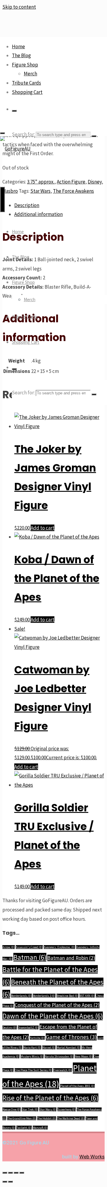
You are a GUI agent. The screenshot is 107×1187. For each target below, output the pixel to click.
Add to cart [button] (42, 528)
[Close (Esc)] (21, 1173)
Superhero (66, 1109)
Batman (29, 957)
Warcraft (40, 1128)
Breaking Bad (67, 996)
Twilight (24, 1128)
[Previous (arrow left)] (4, 1182)
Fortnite (37, 1038)
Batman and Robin (71, 958)
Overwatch (62, 1070)
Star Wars (47, 1109)
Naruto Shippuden (59, 1056)
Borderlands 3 (44, 996)
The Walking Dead (71, 1118)
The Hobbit (46, 1118)
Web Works (92, 1157)
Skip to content (19, 7)
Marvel (49, 1047)
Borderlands (21, 996)
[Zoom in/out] (4, 1173)
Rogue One (11, 1109)
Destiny (9, 1027)
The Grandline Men (21, 1118)
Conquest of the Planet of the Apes (57, 1005)
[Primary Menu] (2, 199)
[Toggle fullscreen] (10, 1173)
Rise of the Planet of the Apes (50, 1097)
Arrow (8, 947)
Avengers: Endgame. (59, 947)
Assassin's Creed (29, 947)
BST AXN (87, 996)
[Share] (16, 1173)
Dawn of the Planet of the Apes (52, 1016)
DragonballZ (28, 1027)
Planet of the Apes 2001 (77, 1086)
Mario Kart (32, 1047)
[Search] (14, 111)
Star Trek (30, 1109)
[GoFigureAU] (15, 148)
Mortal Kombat (68, 1047)
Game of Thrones (71, 1036)
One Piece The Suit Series (33, 1070)
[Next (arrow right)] (10, 1182)
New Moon (84, 1056)
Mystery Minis (32, 1056)
